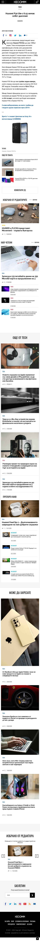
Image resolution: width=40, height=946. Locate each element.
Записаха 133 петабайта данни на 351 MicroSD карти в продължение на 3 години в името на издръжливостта (20, 280)
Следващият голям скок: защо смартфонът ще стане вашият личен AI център (24, 537)
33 (6, 35)
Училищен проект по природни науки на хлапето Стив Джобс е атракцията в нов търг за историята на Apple (19, 467)
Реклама (32, 923)
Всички (35, 200)
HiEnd (11, 288)
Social (3, 227)
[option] (20, 291)
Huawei (4, 151)
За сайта (7, 923)
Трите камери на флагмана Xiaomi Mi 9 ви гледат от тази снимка (26, 160)
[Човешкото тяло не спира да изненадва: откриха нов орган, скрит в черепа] (5, 303)
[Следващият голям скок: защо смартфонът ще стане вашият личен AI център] (6, 536)
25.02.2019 (20, 21)
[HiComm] (20, 3)
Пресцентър (11, 926)
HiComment (14, 534)
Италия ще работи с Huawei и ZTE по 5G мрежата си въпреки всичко (26, 169)
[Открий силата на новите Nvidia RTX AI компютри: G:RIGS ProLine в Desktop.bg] (6, 574)
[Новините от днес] (37, 1)
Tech (20, 7)
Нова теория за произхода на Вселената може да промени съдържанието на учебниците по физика (24, 292)
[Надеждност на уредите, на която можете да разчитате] (20, 214)
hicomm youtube (25, 905)
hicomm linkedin (15, 905)
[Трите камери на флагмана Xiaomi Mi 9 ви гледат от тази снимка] (8, 163)
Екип (12, 923)
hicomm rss (30, 905)
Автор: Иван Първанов (7, 31)
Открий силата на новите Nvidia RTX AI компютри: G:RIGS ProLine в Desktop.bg (22, 576)
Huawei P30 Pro (11, 151)
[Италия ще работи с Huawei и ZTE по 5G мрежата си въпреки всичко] (8, 172)
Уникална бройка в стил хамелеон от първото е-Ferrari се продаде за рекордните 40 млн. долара (19, 720)
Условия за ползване (22, 923)
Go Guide (29, 926)
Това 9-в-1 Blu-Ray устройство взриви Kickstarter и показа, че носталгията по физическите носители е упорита (19, 423)
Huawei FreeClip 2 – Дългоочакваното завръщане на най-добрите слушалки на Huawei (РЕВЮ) (20, 526)
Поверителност (21, 926)
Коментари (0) (20, 190)
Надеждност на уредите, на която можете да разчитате (18, 231)
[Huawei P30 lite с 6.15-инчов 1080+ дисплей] (10, 35)
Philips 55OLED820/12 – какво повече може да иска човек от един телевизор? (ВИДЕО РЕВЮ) (23, 564)
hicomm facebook (5, 905)
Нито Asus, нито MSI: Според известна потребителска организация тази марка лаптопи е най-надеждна (17, 764)
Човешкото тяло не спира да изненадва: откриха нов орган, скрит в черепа (22, 302)
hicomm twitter (10, 905)
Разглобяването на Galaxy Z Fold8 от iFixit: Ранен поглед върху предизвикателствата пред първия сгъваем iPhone (18, 808)
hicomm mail (34, 905)
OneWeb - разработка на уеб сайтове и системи (20, 934)
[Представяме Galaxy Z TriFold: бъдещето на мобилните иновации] (6, 548)
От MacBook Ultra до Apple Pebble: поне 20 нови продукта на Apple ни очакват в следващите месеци (19, 675)
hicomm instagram (20, 905)
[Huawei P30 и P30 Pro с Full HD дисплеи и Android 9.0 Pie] (8, 180)
